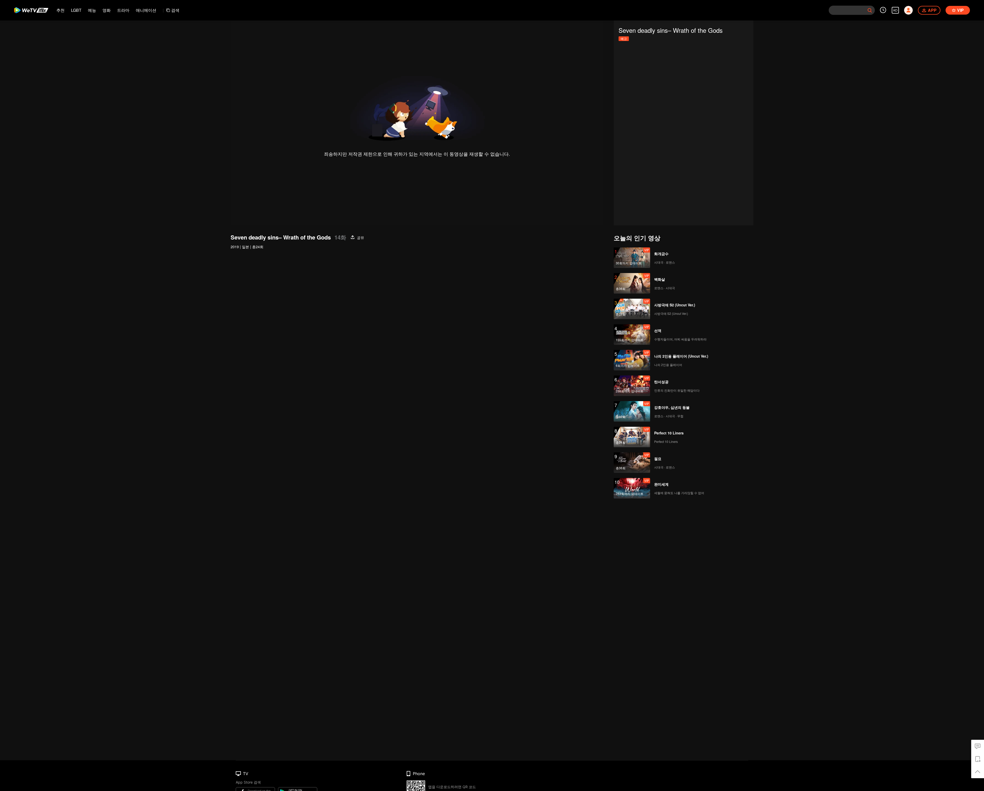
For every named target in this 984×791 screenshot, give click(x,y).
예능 (92, 10)
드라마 (123, 10)
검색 (175, 10)
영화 (106, 10)
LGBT (76, 10)
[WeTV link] (31, 10)
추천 (60, 10)
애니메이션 (146, 10)
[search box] (870, 10)
